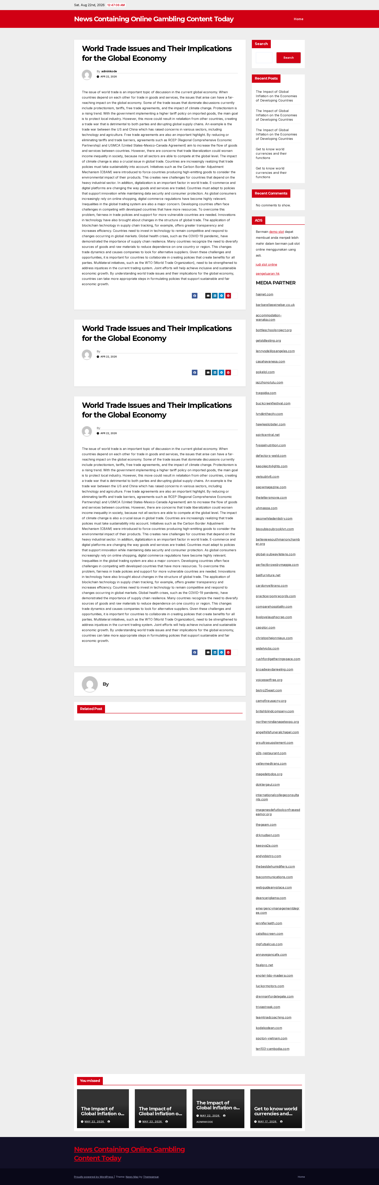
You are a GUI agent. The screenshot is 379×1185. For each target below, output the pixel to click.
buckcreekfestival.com (273, 403)
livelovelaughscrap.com (274, 617)
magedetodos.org (269, 774)
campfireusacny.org (271, 701)
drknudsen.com (268, 835)
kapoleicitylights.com (271, 466)
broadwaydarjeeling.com (274, 669)
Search (261, 44)
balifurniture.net (268, 575)
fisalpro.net (264, 965)
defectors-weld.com (271, 456)
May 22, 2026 (95, 1121)
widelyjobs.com (267, 648)
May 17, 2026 (267, 1121)
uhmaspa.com (266, 508)
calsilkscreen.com (269, 934)
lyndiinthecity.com (269, 414)
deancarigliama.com (271, 898)
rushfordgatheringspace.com (278, 659)
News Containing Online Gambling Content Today (154, 19)
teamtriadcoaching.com (273, 1017)
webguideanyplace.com (274, 887)
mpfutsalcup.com (269, 944)
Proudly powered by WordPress (94, 1176)
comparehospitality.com (274, 606)
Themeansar (151, 1176)
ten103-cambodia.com (272, 1049)
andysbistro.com (268, 856)
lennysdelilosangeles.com (275, 351)
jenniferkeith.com (269, 923)
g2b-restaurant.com (271, 753)
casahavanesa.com (270, 361)
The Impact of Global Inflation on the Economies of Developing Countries (276, 96)
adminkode (109, 71)
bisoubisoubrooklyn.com (275, 529)
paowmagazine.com (271, 487)
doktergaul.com (268, 784)
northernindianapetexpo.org (277, 722)
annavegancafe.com (271, 954)
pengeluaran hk (268, 274)
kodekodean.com (269, 1028)
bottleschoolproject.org (274, 330)
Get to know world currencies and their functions (271, 153)
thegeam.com (266, 825)
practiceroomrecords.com (276, 596)
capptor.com (265, 627)
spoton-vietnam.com (271, 1038)
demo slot (276, 232)
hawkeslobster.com (270, 424)
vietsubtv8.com (267, 477)
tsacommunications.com (274, 877)
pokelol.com (265, 372)
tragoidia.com (266, 393)
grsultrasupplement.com (274, 743)
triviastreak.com (268, 1007)
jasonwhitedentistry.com (274, 518)
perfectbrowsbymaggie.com (277, 565)
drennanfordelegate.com (275, 996)
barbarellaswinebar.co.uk (275, 305)
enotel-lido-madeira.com (274, 975)
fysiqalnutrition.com (271, 445)
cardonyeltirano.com (272, 586)
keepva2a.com (267, 845)
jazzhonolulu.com (269, 382)
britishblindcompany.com (275, 711)
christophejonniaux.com (274, 638)
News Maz (132, 1176)
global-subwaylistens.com (276, 554)
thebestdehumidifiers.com (275, 866)
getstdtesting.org (268, 340)
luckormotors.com (270, 986)
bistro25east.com (269, 690)
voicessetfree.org (269, 680)
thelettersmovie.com (271, 497)
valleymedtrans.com (271, 764)
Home (298, 19)
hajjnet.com (264, 294)
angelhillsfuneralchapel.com (277, 732)
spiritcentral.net (268, 435)
